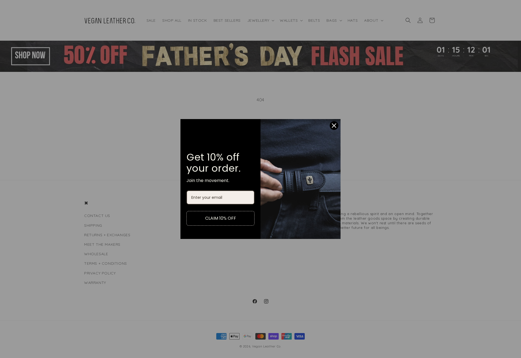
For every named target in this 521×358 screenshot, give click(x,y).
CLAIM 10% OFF (220, 218)
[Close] (334, 125)
